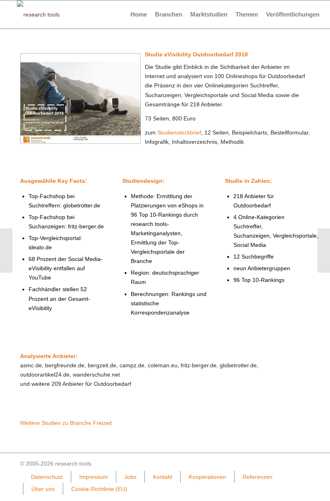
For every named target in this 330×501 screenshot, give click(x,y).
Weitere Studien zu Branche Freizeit (66, 423)
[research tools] (38, 14)
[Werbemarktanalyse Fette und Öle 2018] (6, 250)
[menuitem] (138, 14)
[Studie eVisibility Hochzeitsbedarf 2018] (324, 250)
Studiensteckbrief (179, 132)
